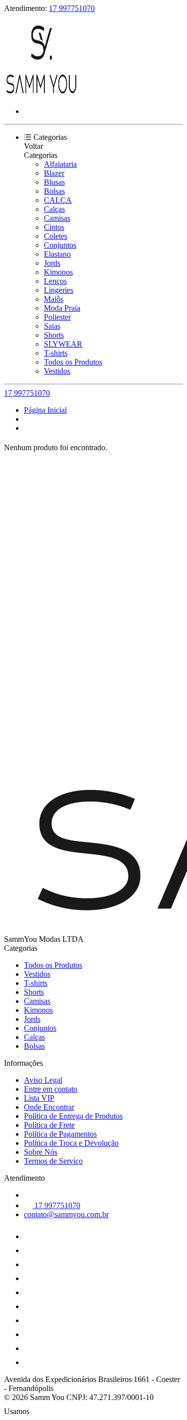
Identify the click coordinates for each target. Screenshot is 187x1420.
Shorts (54, 335)
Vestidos (57, 371)
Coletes (55, 236)
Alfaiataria (60, 164)
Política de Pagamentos (60, 1134)
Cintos (54, 227)
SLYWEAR (63, 344)
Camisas (57, 218)
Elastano (57, 254)
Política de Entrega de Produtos (73, 1116)
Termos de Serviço (53, 1161)
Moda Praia (62, 308)
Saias (52, 326)
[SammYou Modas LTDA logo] (41, 94)
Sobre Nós (40, 1152)
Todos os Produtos (73, 362)
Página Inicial (45, 410)
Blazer (54, 173)
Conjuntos (60, 245)
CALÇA (58, 200)
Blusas (54, 182)
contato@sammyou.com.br (66, 1214)
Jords (52, 263)
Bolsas (54, 191)
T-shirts (55, 353)
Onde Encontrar (49, 1107)
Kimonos (58, 272)
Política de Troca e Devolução (71, 1143)
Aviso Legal (43, 1080)
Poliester (57, 317)
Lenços (55, 281)
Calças (54, 209)
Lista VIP (39, 1098)
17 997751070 (72, 8)
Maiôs (53, 299)
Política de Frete (49, 1125)
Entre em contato (50, 1089)
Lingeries (58, 290)
